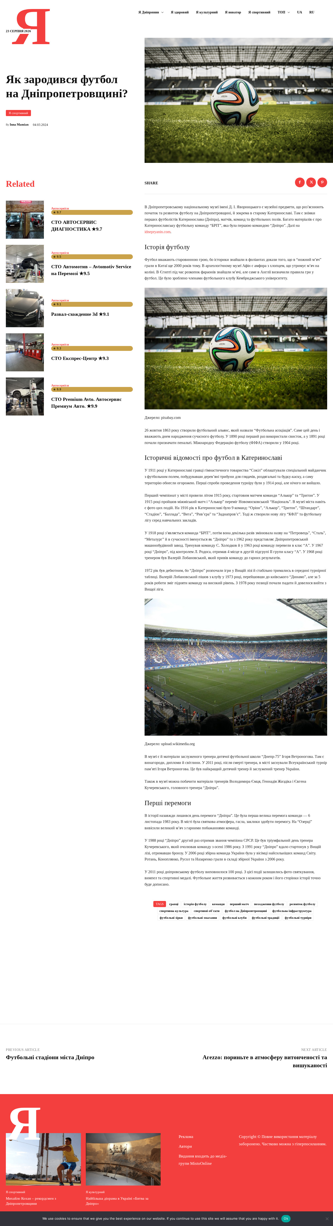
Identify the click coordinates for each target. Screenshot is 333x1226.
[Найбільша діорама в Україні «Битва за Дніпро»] (123, 1159)
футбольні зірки (171, 918)
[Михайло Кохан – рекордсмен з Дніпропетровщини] (43, 1159)
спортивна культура (173, 911)
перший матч (239, 904)
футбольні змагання (202, 918)
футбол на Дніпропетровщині (246, 911)
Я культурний (95, 1192)
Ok (286, 1218)
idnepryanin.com (157, 232)
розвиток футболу (302, 904)
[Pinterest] (322, 182)
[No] (326, 1218)
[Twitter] (311, 182)
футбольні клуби (234, 918)
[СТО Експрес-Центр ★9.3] (25, 352)
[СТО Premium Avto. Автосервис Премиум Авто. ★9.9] (25, 396)
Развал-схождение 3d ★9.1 (80, 314)
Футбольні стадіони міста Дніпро (50, 1057)
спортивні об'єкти (206, 911)
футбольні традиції (265, 918)
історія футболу (195, 904)
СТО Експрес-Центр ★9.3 (80, 358)
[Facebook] (300, 182)
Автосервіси (60, 208)
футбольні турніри (298, 918)
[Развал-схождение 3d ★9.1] (25, 308)
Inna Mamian (19, 124)
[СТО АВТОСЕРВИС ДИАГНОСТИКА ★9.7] (25, 220)
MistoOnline (201, 1163)
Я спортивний (18, 113)
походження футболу (269, 904)
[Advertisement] (236, 964)
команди (218, 904)
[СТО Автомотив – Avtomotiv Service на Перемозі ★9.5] (25, 264)
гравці (173, 904)
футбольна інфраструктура (292, 911)
